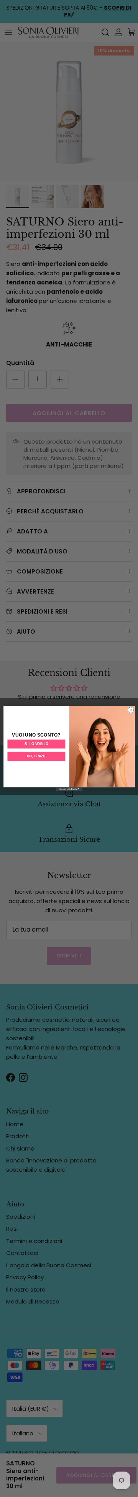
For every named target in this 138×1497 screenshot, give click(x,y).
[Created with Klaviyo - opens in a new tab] (69, 789)
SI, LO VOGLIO (36, 744)
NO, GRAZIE (36, 756)
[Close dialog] (130, 710)
